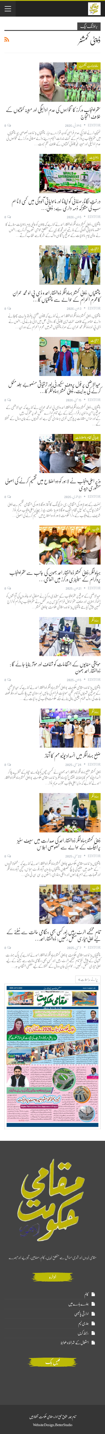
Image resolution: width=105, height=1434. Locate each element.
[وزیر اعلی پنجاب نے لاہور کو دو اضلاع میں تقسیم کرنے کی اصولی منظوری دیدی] (70, 453)
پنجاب (95, 529)
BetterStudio (63, 1425)
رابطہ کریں (83, 1333)
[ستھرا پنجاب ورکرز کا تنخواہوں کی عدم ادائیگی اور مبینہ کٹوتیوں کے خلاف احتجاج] (70, 81)
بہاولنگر (95, 620)
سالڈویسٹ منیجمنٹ (89, 65)
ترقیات (94, 248)
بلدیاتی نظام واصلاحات (87, 437)
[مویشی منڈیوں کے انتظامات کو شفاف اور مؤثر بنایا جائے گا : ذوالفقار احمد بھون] (70, 636)
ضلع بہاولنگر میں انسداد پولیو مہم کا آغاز (73, 755)
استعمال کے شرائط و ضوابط (75, 1342)
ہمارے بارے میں (78, 1303)
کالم (86, 1294)
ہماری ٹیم (83, 1323)
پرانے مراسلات (89, 979)
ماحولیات (94, 157)
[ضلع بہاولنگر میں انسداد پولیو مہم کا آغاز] (70, 728)
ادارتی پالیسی (81, 1313)
